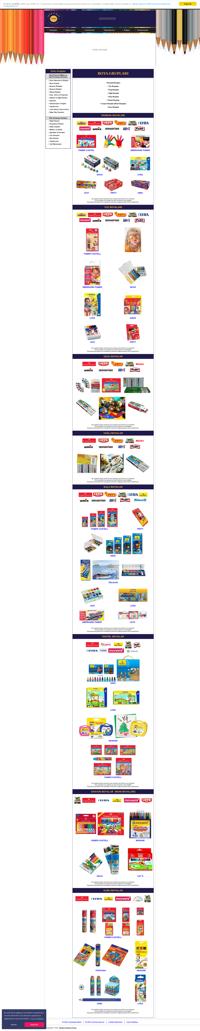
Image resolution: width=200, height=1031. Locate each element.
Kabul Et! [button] (34, 1025)
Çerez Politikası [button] (37, 1019)
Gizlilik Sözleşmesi (115, 1022)
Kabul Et (187, 3)
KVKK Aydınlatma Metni (71, 1022)
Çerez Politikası (132, 1022)
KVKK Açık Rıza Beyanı (94, 1022)
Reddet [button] (14, 1025)
